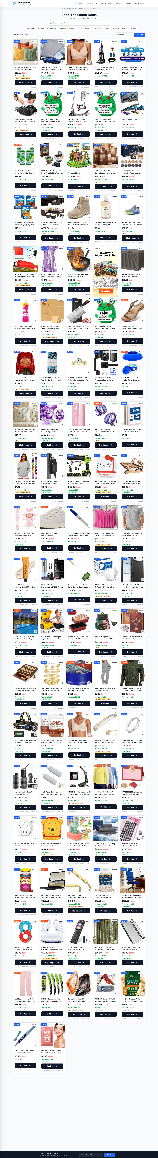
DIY (81, 28)
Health (117, 28)
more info (93, 8)
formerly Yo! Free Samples (23, 4)
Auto (125, 28)
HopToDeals (24, 2)
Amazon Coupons (91, 3)
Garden (63, 28)
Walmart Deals (105, 3)
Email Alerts (139, 3)
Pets (72, 28)
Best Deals (128, 3)
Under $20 (118, 3)
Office (135, 28)
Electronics (52, 28)
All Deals (78, 3)
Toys (98, 28)
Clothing (32, 28)
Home (42, 28)
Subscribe (109, 1155)
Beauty (107, 28)
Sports (89, 28)
